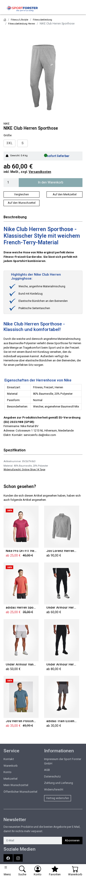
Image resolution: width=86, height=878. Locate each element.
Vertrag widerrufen (57, 798)
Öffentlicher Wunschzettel (20, 791)
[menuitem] (9, 143)
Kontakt (9, 759)
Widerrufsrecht (53, 789)
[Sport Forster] (23, 9)
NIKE (6, 123)
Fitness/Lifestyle (19, 19)
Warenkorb (11, 765)
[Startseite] (5, 19)
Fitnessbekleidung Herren (21, 23)
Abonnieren (72, 840)
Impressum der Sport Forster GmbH (62, 761)
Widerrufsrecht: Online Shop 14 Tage (24, 469)
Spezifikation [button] (15, 450)
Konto (7, 772)
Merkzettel (10, 778)
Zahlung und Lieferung (58, 783)
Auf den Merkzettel (65, 194)
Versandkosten (40, 172)
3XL (9, 143)
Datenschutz (52, 776)
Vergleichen (21, 194)
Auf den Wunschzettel (22, 202)
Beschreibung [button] (15, 217)
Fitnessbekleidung (42, 19)
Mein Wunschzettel (16, 785)
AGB (47, 770)
